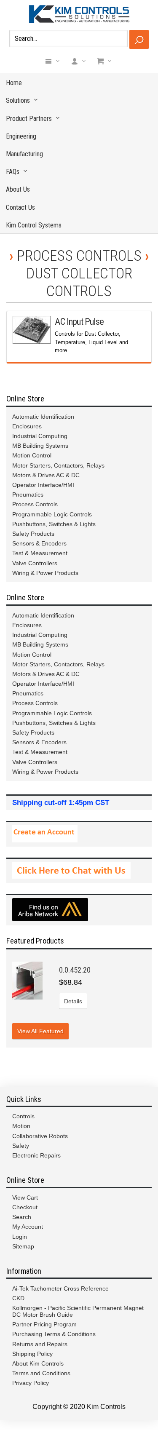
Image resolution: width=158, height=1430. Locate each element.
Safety (20, 1145)
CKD (18, 1298)
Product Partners (29, 119)
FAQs (12, 172)
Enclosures (27, 426)
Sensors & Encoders (39, 543)
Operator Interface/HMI (43, 484)
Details (73, 1001)
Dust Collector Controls (79, 282)
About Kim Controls (38, 1363)
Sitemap (23, 1246)
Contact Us (20, 207)
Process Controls (79, 256)
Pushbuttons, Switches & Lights (54, 524)
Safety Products (33, 533)
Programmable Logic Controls (52, 514)
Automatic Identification (43, 416)
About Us (18, 189)
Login (19, 1236)
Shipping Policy (32, 1353)
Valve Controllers (34, 563)
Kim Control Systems (34, 225)
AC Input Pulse (79, 321)
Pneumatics (27, 494)
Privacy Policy (30, 1382)
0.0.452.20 (75, 969)
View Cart (25, 1197)
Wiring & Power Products (45, 572)
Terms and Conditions (41, 1373)
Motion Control (31, 455)
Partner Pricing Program (44, 1324)
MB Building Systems (40, 445)
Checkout (24, 1207)
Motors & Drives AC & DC (46, 475)
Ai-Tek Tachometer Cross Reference (60, 1288)
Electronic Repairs (36, 1155)
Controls (23, 1116)
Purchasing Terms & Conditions (54, 1334)
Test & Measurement (39, 553)
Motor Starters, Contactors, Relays (58, 465)
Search (21, 1216)
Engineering (21, 136)
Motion (21, 1126)
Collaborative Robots (40, 1136)
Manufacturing (24, 154)
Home (14, 83)
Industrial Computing (39, 436)
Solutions (18, 100)
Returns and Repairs (39, 1344)
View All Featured (40, 1031)
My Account (27, 1226)
